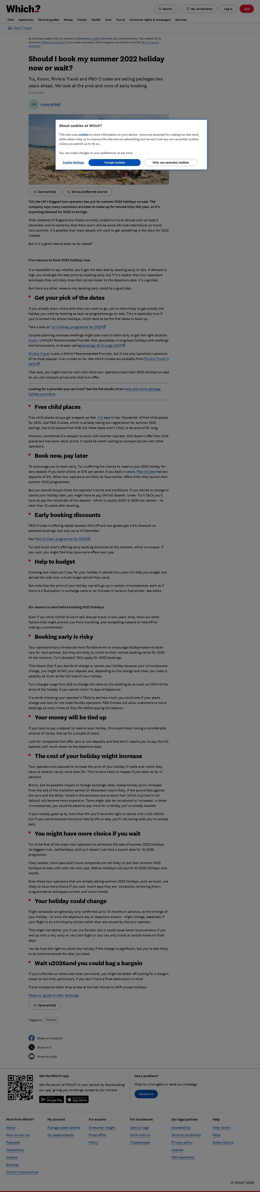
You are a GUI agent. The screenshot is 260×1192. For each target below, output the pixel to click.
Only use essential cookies (171, 162)
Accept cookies (114, 162)
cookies (83, 134)
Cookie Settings (73, 162)
